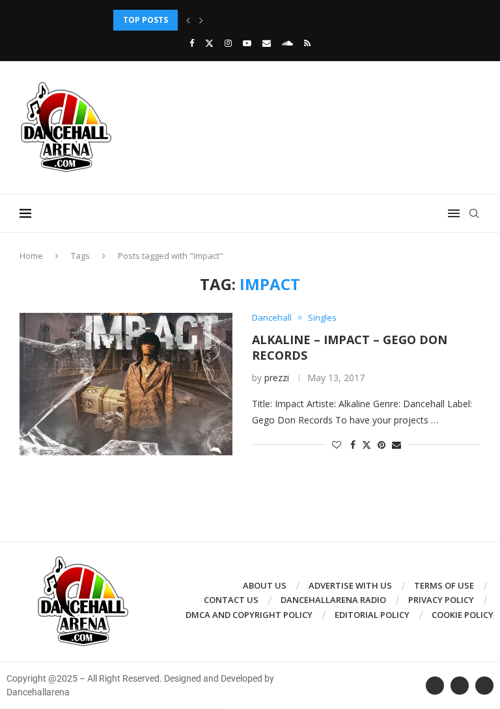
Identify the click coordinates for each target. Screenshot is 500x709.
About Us (264, 585)
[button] (188, 20)
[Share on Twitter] (366, 444)
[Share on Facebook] (352, 444)
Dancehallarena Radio (333, 600)
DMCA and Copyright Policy (249, 615)
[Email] (266, 43)
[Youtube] (247, 43)
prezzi (276, 377)
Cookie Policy (462, 615)
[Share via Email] (396, 444)
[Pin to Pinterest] (381, 444)
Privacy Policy (441, 600)
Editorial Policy (372, 615)
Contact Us (231, 600)
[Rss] (307, 43)
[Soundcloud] (287, 43)
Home (31, 255)
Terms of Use (444, 585)
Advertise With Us (350, 585)
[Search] (473, 213)
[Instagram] (228, 43)
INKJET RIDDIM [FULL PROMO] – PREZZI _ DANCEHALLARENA (231, 19)
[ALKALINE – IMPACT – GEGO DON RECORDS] (126, 384)
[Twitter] (209, 43)
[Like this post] (336, 444)
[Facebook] (191, 43)
